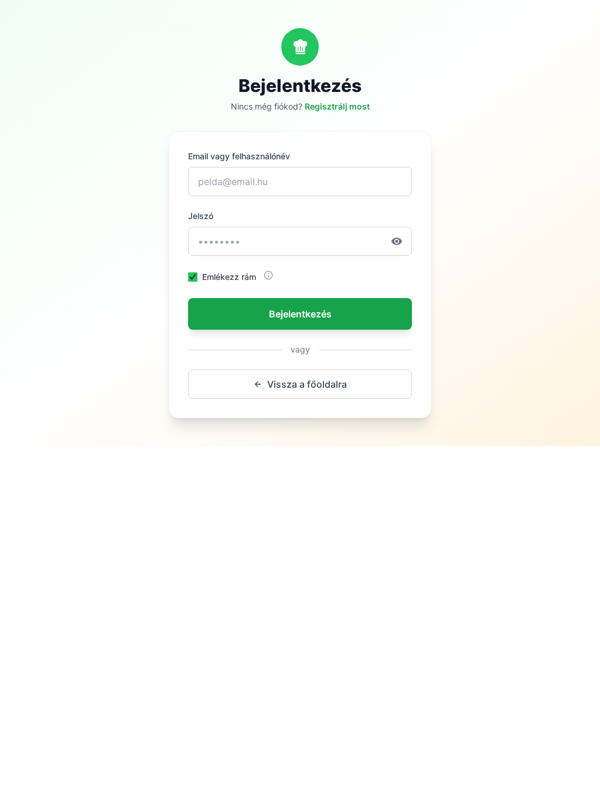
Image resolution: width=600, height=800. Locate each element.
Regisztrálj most (337, 106)
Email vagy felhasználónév (239, 156)
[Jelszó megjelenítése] (401, 241)
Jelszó (200, 216)
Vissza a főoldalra (307, 384)
